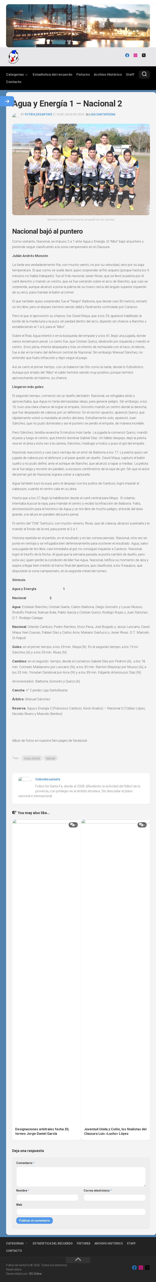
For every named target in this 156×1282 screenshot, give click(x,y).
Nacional (50, 758)
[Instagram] (135, 55)
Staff (130, 74)
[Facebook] (127, 55)
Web (19, 1204)
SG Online (35, 1273)
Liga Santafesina (102, 114)
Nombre (22, 1190)
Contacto (13, 82)
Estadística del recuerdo (52, 74)
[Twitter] (144, 55)
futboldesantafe (38, 114)
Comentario (25, 1163)
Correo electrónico (98, 1190)
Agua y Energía (32, 758)
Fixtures (83, 74)
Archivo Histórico (108, 74)
